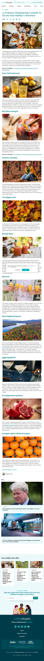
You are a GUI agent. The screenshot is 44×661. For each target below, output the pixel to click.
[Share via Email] (19, 19)
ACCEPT (25, 269)
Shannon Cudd (9, 474)
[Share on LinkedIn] (13, 19)
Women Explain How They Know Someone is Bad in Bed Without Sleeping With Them (7, 577)
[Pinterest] (22, 626)
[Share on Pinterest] (16, 19)
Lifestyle (6, 9)
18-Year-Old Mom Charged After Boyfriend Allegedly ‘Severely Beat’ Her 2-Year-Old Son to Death (21, 541)
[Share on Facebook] (7, 19)
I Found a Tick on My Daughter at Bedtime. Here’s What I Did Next (21, 576)
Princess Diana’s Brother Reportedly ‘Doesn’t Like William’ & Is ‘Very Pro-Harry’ (21, 509)
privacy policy (31, 600)
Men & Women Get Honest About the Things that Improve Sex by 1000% (36, 576)
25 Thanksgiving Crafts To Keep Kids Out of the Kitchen (27, 154)
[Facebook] (15, 626)
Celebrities (5, 506)
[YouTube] (28, 626)
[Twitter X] (18, 626)
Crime (4, 538)
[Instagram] (25, 626)
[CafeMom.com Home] (6, 2)
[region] (22, 268)
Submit (35, 598)
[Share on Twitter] (10, 19)
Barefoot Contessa (9, 425)
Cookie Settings (17, 269)
